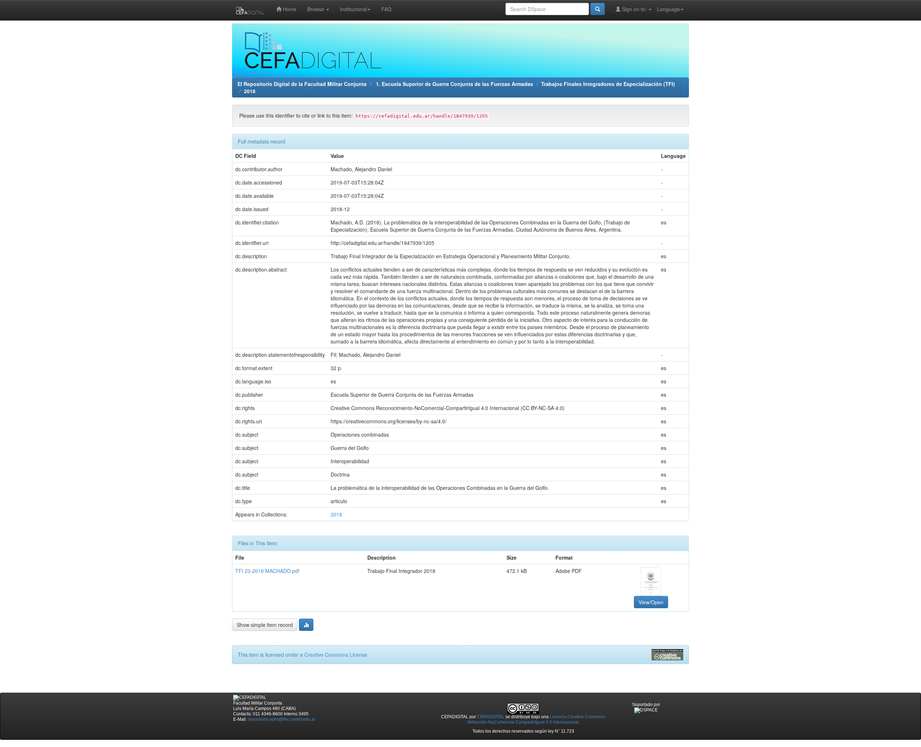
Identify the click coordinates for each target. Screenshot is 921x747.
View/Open (651, 602)
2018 (249, 91)
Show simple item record (265, 624)
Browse (316, 9)
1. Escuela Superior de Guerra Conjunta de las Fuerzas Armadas (454, 83)
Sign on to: (634, 9)
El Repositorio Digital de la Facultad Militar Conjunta (302, 83)
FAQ (386, 9)
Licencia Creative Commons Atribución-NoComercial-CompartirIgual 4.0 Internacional (536, 719)
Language (668, 9)
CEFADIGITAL (490, 716)
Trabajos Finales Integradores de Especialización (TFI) (608, 83)
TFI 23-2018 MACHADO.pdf (267, 570)
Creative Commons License (335, 654)
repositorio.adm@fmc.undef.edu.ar (282, 719)
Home (288, 9)
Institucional (353, 9)
